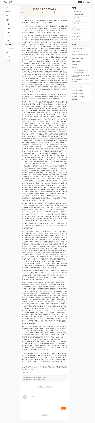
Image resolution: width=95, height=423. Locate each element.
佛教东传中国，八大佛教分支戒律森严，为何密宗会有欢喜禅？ (80, 71)
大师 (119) (74, 99)
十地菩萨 (8, 36)
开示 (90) (81, 93)
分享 (50, 386)
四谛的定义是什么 (76, 33)
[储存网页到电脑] (54, 12)
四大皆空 (8, 28)
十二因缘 (8, 56)
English (88, 2)
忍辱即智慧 (74, 64)
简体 (80, 2)
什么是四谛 (74, 27)
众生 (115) (81, 90)
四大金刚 (8, 24)
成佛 (27, 372)
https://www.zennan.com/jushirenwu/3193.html (34, 379)
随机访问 (8, 60)
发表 (63, 408)
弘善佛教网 (8, 2)
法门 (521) (74, 90)
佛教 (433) (74, 87)
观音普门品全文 (75, 51)
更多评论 (44, 415)
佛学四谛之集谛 (75, 24)
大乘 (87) (81, 87)
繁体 (84, 2)
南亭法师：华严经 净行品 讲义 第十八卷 (80, 55)
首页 (7, 8)
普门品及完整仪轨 (76, 61)
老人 (31, 372)
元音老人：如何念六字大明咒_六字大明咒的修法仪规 (80, 76)
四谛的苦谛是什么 (76, 30)
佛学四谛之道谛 (75, 18)
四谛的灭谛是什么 (76, 36)
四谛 (7, 16)
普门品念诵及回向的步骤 (77, 58)
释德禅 (7, 20)
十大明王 (8, 32)
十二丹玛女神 (9, 48)
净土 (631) (82, 96)
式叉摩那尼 (9, 12)
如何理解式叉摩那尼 (76, 12)
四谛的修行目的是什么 (77, 39)
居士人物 (8, 44)
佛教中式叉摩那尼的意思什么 (78, 14)
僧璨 (7, 52)
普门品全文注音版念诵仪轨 (78, 48)
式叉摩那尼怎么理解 (76, 21)
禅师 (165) (74, 93)
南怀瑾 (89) (74, 96)
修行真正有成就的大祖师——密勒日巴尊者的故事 (80, 80)
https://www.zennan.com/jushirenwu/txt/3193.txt (34, 377)
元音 (24, 372)
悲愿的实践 (74, 67)
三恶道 (7, 40)
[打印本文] (42, 12)
